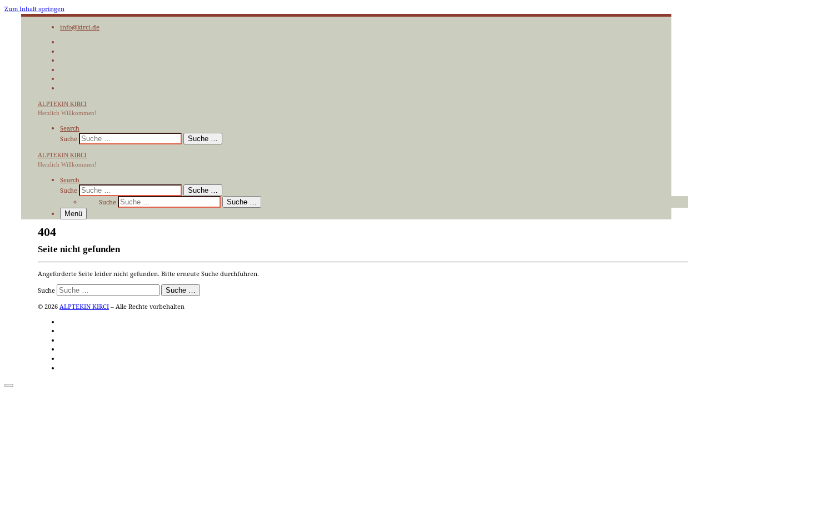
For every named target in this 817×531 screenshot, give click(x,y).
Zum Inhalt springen (34, 8)
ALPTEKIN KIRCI (84, 306)
